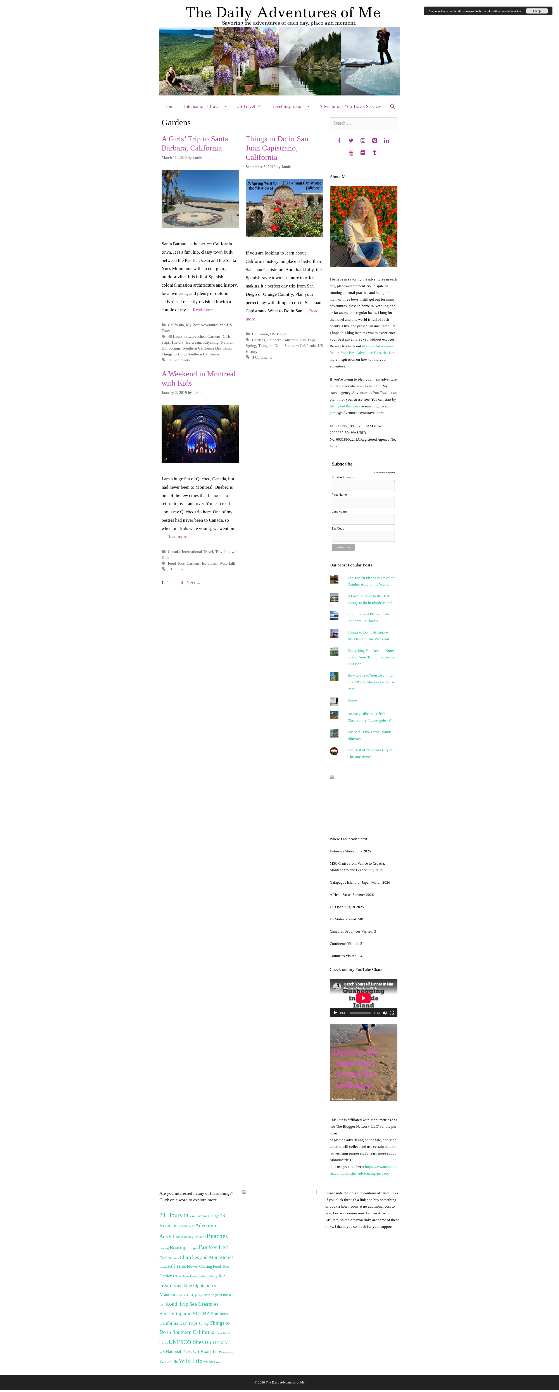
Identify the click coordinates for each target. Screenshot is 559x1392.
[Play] (335, 1013)
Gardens (214, 336)
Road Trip (176, 1304)
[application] (363, 998)
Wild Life (190, 1361)
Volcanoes (228, 1352)
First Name (339, 494)
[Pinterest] (374, 141)
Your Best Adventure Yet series (364, 353)
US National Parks (175, 1351)
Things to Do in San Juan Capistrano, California (277, 148)
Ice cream (193, 342)
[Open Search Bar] (392, 106)
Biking (164, 1248)
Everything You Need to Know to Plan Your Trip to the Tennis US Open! (371, 657)
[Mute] (385, 1013)
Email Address (343, 477)
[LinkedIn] (386, 141)
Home (169, 106)
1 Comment (177, 569)
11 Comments (179, 360)
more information (511, 11)
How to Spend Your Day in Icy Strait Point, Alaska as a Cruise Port (371, 682)
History (177, 342)
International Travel (202, 106)
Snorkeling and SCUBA (184, 1313)
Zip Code (338, 528)
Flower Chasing (199, 1266)
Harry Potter (198, 1276)
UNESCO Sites (186, 1342)
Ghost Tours (182, 1276)
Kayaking (211, 342)
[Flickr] (363, 153)
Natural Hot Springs (191, 1295)
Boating (178, 1247)
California (176, 325)
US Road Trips (207, 1351)
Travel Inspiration (287, 106)
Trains (218, 1333)
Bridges (192, 1248)
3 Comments (262, 357)
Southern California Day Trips (207, 348)
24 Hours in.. (175, 1215)
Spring (251, 345)
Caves (175, 1258)
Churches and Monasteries (206, 1257)
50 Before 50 (187, 1226)
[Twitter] (351, 141)
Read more (203, 309)
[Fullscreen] (392, 1013)
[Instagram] (363, 141)
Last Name (339, 511)
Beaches (198, 336)
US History (216, 1342)
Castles (165, 1257)
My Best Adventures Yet (205, 325)
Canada (174, 551)
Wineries (209, 1362)
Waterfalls (227, 563)
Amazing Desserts (193, 1237)
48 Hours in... (179, 336)
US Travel (245, 106)
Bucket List (213, 1247)
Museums (168, 1294)
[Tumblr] (374, 153)
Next (193, 582)
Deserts (163, 1267)
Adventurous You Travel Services (350, 106)
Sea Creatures (204, 1304)
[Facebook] (339, 141)
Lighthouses (204, 1285)
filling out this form (345, 406)
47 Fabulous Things (205, 1216)
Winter (220, 1362)
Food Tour (176, 563)
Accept (537, 11)
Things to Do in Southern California (190, 354)
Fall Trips (176, 1266)
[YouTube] (351, 153)
